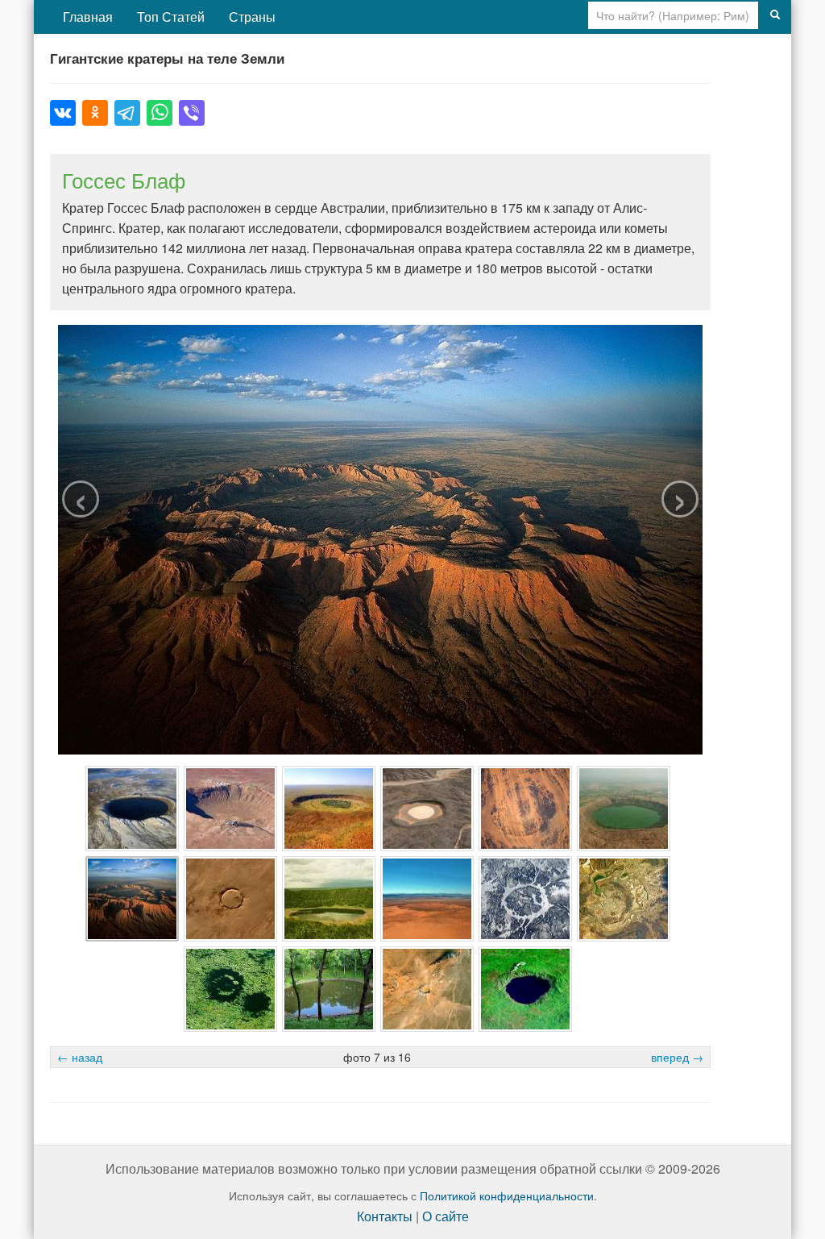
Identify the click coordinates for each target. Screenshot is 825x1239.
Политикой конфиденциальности (507, 1195)
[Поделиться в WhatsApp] (159, 113)
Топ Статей (171, 16)
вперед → (677, 1057)
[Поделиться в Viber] (192, 113)
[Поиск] (775, 15)
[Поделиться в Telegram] (127, 113)
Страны (252, 16)
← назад (79, 1057)
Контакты (384, 1216)
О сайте (445, 1216)
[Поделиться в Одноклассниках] (95, 113)
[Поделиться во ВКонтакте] (63, 113)
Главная (88, 16)
